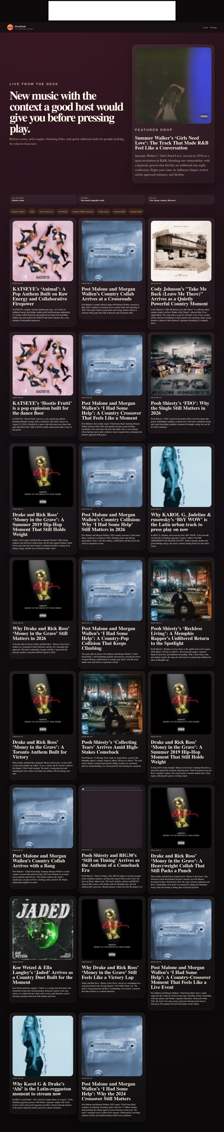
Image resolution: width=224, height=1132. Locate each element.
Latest (205, 27)
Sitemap (213, 27)
